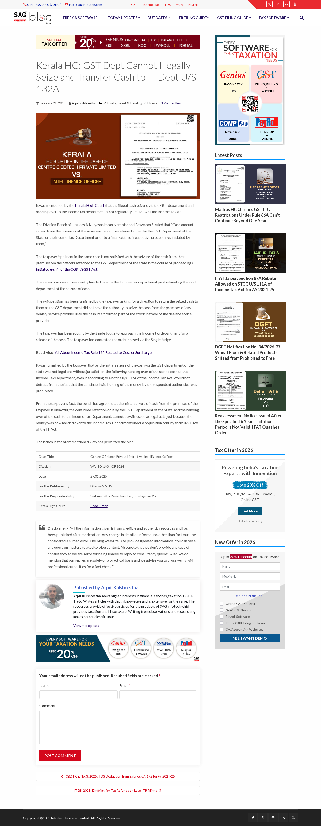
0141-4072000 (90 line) (44, 5)
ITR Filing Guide (192, 18)
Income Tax (151, 5)
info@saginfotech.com (85, 5)
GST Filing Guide (232, 18)
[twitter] (269, 4)
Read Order (99, 506)
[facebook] (261, 4)
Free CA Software (80, 18)
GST (134, 5)
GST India (109, 103)
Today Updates (122, 18)
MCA (179, 5)
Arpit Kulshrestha (84, 103)
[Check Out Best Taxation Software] (118, 648)
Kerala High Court (89, 205)
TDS (167, 5)
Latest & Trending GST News (137, 103)
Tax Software (272, 18)
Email (125, 685)
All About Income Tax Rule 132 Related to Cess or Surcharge (103, 352)
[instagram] (278, 4)
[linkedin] (286, 4)
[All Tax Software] (250, 90)
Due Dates (157, 18)
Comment (48, 705)
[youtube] (295, 4)
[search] (301, 17)
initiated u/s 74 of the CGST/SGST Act (66, 269)
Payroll (193, 5)
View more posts (86, 625)
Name (45, 685)
